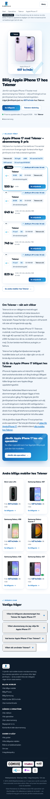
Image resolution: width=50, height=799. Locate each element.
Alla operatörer (7, 717)
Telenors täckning (31, 108)
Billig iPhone (7, 692)
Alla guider (6, 737)
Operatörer (12, 11)
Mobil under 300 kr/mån (11, 699)
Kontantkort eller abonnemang (14, 728)
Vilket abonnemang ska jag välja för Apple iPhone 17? (23, 627)
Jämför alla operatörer (17, 455)
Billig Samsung (7, 696)
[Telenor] (17, 770)
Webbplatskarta (10, 778)
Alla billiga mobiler (9, 688)
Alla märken (6, 713)
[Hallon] (28, 764)
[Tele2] (39, 764)
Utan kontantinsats (9, 703)
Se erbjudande (37, 186)
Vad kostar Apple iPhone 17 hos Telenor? (22, 638)
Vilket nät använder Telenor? (17, 647)
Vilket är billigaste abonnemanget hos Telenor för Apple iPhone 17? (23, 615)
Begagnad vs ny (8, 724)
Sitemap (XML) (22, 778)
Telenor (21, 11)
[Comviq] (14, 764)
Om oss (5, 748)
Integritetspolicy (8, 752)
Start (4, 11)
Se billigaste (11, 108)
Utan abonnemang (9, 720)
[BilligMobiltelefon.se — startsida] (6, 4)
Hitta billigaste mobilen (10, 741)
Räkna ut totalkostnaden (11, 745)
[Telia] (27, 770)
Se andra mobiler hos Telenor (18, 289)
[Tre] (35, 770)
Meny (43, 4)
